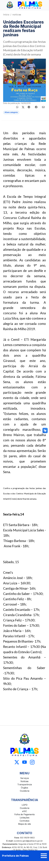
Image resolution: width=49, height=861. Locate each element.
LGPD (24, 805)
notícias (16, 14)
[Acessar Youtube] (24, 762)
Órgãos (24, 787)
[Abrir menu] (44, 855)
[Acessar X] (17, 762)
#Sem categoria (11, 112)
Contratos (24, 820)
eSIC (24, 811)
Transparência (24, 784)
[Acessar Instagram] (32, 762)
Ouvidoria (24, 791)
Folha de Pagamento (24, 814)
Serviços (24, 778)
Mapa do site (24, 824)
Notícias (24, 781)
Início (6, 14)
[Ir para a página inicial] (24, 5)
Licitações (24, 817)
